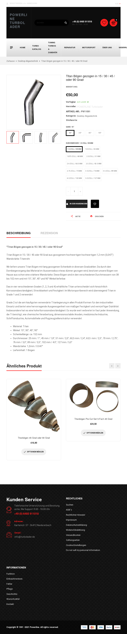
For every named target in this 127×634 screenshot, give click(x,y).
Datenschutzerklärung (76, 525)
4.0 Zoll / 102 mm (74, 178)
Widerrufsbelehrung (75, 530)
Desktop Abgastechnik (87, 115)
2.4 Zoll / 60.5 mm (74, 164)
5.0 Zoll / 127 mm (92, 178)
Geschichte (11, 594)
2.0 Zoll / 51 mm (93, 156)
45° (90, 133)
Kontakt (10, 604)
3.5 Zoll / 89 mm (110, 171)
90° (100, 133)
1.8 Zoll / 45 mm (92, 149)
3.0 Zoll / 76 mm (92, 171)
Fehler (9, 584)
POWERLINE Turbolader (18, 21)
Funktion (10, 574)
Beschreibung (18, 233)
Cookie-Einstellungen (76, 545)
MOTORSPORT (88, 47)
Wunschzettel (13, 599)
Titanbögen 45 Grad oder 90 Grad (34, 437)
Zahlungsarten (73, 540)
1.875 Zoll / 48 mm (75, 156)
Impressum (71, 520)
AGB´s (69, 509)
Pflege (9, 589)
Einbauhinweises (14, 579)
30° (80, 133)
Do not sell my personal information (83, 550)
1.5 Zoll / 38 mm (74, 149)
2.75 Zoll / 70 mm (74, 171)
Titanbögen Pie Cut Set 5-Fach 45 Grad (93, 418)
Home (22, 47)
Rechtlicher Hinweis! (75, 515)
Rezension (49, 233)
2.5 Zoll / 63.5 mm (93, 164)
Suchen (69, 505)
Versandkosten (73, 535)
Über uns (107, 47)
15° (70, 133)
